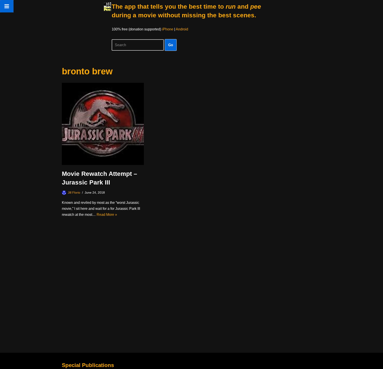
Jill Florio (74, 192)
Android (182, 29)
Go (170, 45)
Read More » (107, 214)
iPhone (167, 29)
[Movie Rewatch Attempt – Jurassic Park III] (103, 124)
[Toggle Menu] (7, 6)
